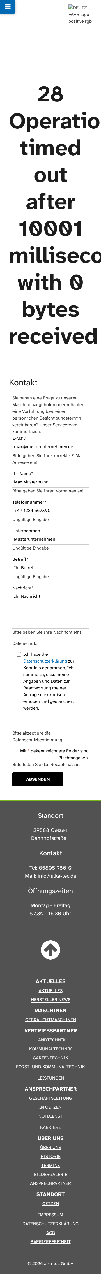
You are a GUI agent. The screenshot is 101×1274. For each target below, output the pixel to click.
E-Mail (19, 438)
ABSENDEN (38, 779)
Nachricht (23, 588)
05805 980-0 (55, 867)
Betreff (20, 559)
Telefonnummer (29, 502)
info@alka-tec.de (57, 875)
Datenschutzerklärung (45, 661)
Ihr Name (22, 473)
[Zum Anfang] (50, 950)
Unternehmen (26, 531)
